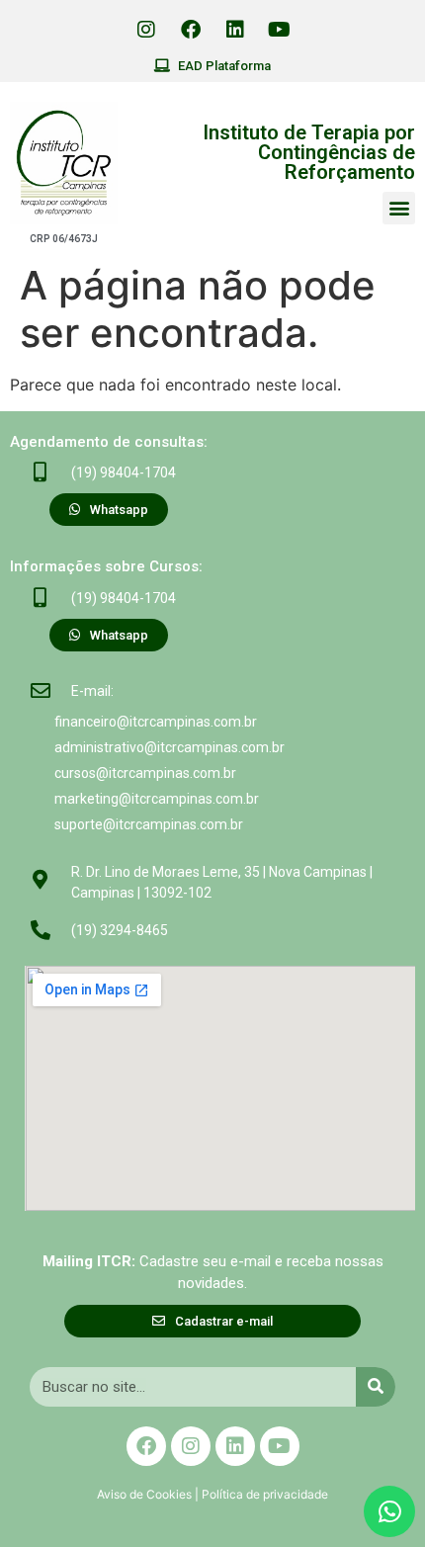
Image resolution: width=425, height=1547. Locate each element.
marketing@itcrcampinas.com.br (156, 799)
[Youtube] (279, 29)
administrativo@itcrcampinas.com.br (169, 747)
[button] (398, 208)
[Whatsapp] (389, 1511)
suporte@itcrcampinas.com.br (148, 824)
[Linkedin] (235, 29)
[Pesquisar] (375, 1387)
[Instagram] (146, 29)
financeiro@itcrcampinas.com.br (155, 722)
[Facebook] (191, 29)
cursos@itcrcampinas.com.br (145, 773)
